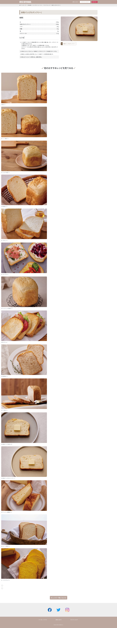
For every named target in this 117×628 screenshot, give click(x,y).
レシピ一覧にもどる (59, 598)
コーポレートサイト (43, 619)
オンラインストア (85, 2)
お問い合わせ (59, 619)
